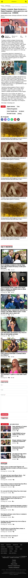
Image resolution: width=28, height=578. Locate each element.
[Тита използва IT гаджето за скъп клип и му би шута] (14, 373)
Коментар (3, 394)
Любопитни (7, 5)
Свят (21, 544)
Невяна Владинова (12, 108)
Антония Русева (11, 113)
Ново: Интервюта (12, 553)
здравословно (4, 549)
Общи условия (14, 563)
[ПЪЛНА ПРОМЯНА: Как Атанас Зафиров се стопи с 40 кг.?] (6, 438)
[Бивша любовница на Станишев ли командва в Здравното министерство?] (6, 431)
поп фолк (21, 111)
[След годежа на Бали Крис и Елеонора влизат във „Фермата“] (14, 352)
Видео (11, 551)
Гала (18, 106)
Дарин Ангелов (11, 106)
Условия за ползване (14, 557)
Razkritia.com (8, 37)
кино (16, 549)
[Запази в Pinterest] (15, 119)
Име (2, 384)
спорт (21, 549)
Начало (2, 5)
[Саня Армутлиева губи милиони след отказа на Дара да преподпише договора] (14, 331)
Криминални (10, 547)
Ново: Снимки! (4, 553)
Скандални (17, 547)
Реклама (14, 560)
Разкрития (8, 544)
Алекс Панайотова (12, 111)
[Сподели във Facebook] (2, 119)
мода (16, 551)
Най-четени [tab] (5, 424)
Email (2, 389)
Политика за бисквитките (14, 567)
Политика (3, 547)
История (11, 549)
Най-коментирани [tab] (14, 424)
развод (20, 113)
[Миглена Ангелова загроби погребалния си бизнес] (6, 451)
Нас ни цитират (4, 551)
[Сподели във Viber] (5, 119)
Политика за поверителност (14, 565)
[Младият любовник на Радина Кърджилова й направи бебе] (6, 444)
